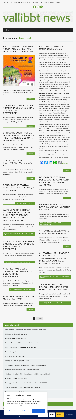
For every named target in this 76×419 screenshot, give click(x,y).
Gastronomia (64, 276)
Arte (42, 302)
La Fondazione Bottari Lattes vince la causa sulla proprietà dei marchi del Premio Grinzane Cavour (17, 215)
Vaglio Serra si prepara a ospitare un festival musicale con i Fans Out (18, 49)
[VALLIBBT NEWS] (38, 21)
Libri (5, 234)
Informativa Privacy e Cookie (51, 2)
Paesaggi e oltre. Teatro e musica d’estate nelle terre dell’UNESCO (26, 383)
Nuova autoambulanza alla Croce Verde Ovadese (20, 347)
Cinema (6, 233)
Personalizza (13, 411)
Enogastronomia (46, 276)
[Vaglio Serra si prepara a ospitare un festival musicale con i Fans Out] (19, 86)
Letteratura (28, 233)
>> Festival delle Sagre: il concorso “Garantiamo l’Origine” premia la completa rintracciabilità (54, 258)
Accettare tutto (38, 411)
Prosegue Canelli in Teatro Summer (16, 378)
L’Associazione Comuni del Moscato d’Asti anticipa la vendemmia (25, 329)
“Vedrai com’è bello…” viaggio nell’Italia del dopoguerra (22, 387)
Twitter (38, 7)
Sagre (42, 277)
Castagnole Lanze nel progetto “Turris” (17, 360)
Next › (40, 318)
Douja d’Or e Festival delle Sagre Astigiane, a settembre (18, 187)
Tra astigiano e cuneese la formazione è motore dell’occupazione (25, 365)
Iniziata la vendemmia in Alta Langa (16, 334)
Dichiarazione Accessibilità (20, 2)
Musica (25, 262)
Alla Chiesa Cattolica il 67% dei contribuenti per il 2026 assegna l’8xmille (27, 374)
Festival (30, 98)
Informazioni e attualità (55, 222)
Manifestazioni (28, 203)
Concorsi (13, 233)
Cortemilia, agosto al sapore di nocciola (17, 352)
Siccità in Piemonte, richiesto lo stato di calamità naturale (23, 343)
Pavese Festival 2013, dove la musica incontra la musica (54, 207)
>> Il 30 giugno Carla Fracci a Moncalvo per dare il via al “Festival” (53, 287)
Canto (46, 302)
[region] (26, 403)
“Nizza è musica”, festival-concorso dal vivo (17, 162)
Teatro (30, 262)
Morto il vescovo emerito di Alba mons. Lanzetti (20, 392)
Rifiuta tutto (25, 411)
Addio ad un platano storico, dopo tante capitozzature (22, 369)
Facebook (34, 7)
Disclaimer (35, 2)
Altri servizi (66, 163)
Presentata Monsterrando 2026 (15, 356)
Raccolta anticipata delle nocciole (15, 338)
